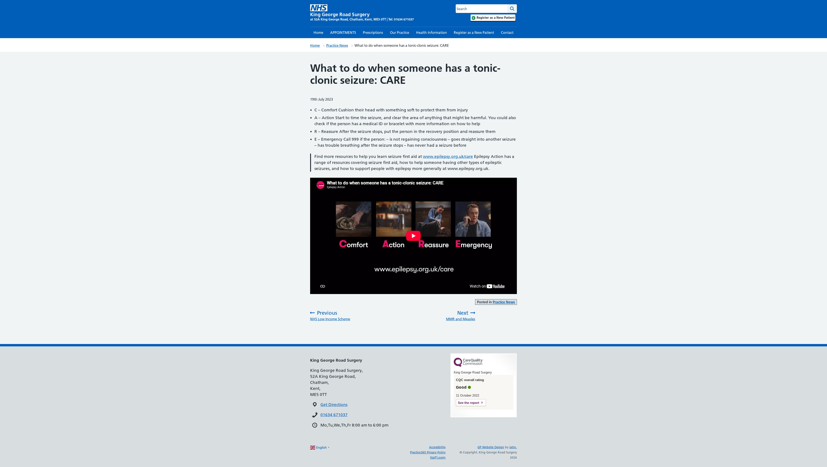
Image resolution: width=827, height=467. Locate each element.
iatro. (513, 447)
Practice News (337, 45)
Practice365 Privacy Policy (428, 452)
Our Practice (399, 32)
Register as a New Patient (474, 32)
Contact (507, 32)
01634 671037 (334, 414)
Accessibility (437, 447)
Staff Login (438, 457)
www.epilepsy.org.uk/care (448, 156)
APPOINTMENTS (343, 32)
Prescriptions (373, 32)
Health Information (431, 32)
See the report (468, 403)
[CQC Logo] (468, 365)
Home (318, 32)
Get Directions (333, 404)
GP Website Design (490, 447)
